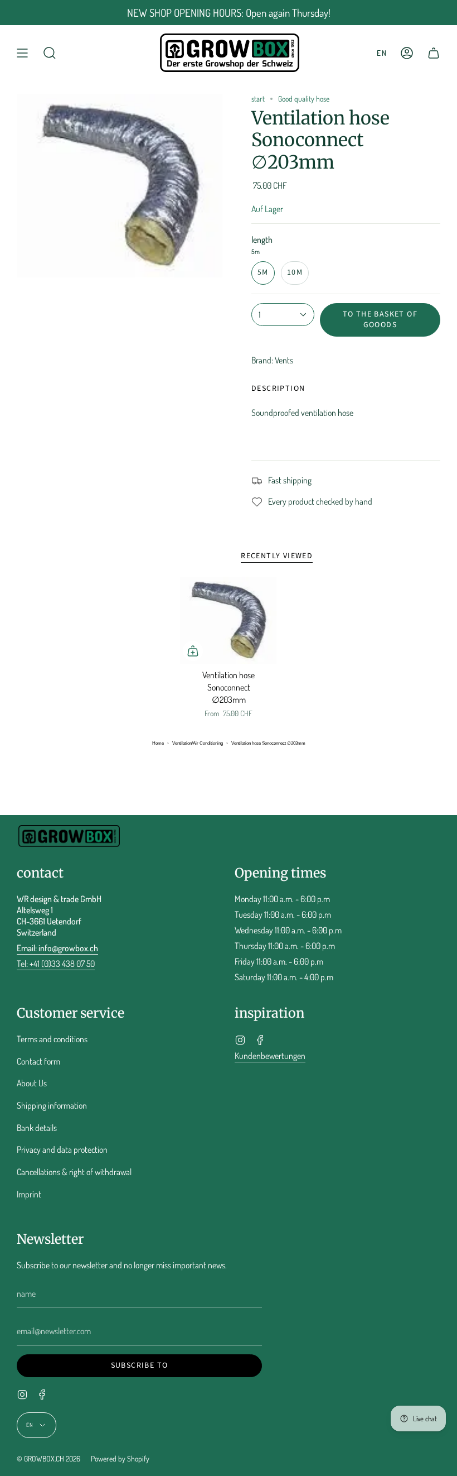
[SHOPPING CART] (433, 52)
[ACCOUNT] (407, 52)
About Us (32, 1083)
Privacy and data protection (62, 1149)
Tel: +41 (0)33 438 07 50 (56, 963)
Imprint (29, 1194)
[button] (49, 52)
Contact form (38, 1061)
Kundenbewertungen (270, 1055)
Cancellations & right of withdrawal (74, 1171)
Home (158, 743)
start (258, 98)
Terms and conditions (52, 1038)
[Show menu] (22, 52)
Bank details (37, 1127)
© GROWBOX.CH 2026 (48, 1458)
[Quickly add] (193, 651)
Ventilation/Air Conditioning (197, 743)
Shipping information (52, 1105)
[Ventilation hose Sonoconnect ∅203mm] (228, 620)
